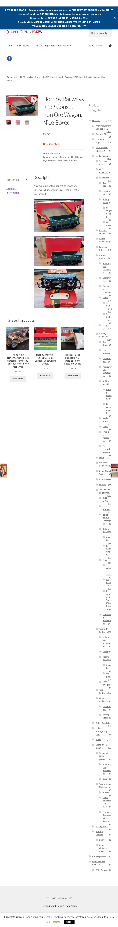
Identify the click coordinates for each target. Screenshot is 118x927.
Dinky (101, 839)
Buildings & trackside (107, 268)
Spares (102, 484)
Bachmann (104, 177)
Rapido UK (104, 479)
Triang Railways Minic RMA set (107, 816)
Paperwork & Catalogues (107, 371)
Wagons (108, 224)
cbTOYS (21, 77)
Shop (9, 45)
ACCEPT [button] (69, 922)
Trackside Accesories (107, 619)
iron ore (73, 160)
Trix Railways (103, 691)
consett (52, 160)
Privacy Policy (69, 905)
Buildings (105, 184)
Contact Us (23, 45)
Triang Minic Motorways (105, 785)
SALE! (98, 739)
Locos (105, 651)
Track (105, 297)
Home (12, 77)
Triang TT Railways (104, 630)
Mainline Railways (103, 464)
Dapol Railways (103, 240)
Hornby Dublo (102, 257)
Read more (18, 378)
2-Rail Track (109, 305)
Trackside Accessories (107, 436)
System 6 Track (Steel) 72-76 (109, 600)
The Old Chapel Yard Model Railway (52, 45)
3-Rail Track (109, 317)
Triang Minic (102, 826)
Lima (101, 457)
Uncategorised (99, 856)
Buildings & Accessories (107, 642)
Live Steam (106, 352)
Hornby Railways (103, 335)
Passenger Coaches (109, 212)
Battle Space (107, 499)
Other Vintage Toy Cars (101, 731)
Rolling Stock (106, 201)
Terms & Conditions (51, 905)
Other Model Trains (105, 472)
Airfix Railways (103, 171)
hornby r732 (62, 160)
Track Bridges (106, 683)
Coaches (108, 539)
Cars (105, 778)
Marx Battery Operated (102, 149)
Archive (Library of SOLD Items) (41, 77)
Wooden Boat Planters (98, 863)
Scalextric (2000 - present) (104, 756)
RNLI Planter (102, 870)
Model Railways (103, 155)
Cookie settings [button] (53, 921)
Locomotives (106, 508)
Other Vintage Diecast (103, 848)
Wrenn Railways (103, 700)
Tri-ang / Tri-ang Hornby (105, 491)
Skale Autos (105, 420)
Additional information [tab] (13, 190)
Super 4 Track (109, 582)
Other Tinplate (103, 723)
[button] (33, 99)
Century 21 (101, 134)
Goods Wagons (109, 394)
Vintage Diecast (99, 833)
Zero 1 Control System (106, 449)
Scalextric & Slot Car (101, 746)
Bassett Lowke (103, 232)
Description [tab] (12, 179)
